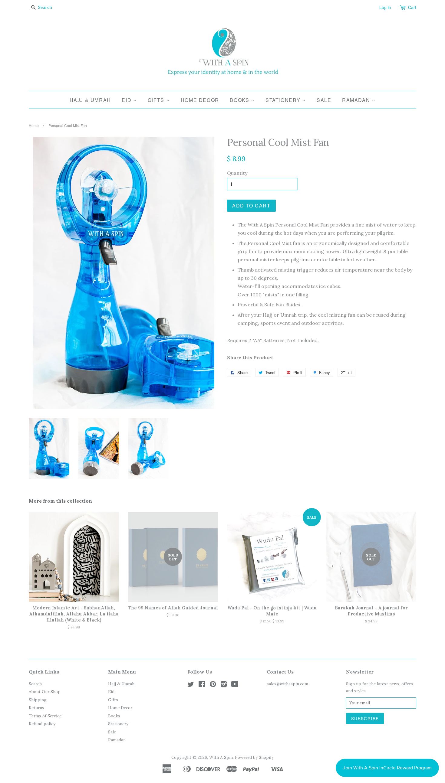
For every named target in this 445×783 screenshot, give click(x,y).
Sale (324, 99)
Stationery (283, 99)
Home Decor (200, 99)
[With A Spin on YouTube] (234, 685)
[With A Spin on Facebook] (201, 685)
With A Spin (221, 757)
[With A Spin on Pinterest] (212, 685)
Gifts (157, 99)
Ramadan (357, 99)
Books (240, 99)
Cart (412, 7)
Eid (127, 99)
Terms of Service (45, 716)
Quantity (237, 173)
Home (34, 125)
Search (35, 684)
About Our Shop (45, 691)
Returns (36, 707)
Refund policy (42, 723)
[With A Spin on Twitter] (190, 685)
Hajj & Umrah (90, 99)
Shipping (38, 700)
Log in (385, 7)
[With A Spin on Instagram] (223, 685)
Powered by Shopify (254, 757)
